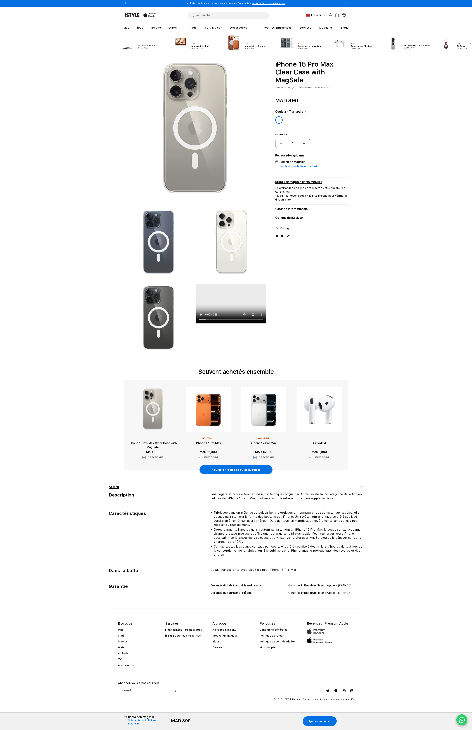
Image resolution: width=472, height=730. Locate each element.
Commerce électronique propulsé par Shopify (328, 699)
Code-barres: (305, 87)
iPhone (122, 641)
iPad (121, 635)
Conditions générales (273, 629)
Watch (122, 647)
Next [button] (346, 3)
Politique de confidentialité (277, 641)
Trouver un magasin (225, 635)
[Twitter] (282, 235)
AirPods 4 (319, 443)
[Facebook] (277, 235)
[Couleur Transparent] (279, 120)
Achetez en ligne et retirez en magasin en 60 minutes (236, 3)
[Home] (132, 15)
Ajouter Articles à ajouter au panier (236, 469)
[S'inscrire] (175, 690)
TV (120, 659)
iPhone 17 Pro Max (208, 443)
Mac (120, 629)
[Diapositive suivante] (469, 43)
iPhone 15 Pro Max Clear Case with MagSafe (153, 445)
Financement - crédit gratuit (183, 629)
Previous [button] (125, 3)
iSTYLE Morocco (293, 699)
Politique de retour (272, 635)
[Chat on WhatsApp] (461, 719)
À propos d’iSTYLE (224, 629)
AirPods (123, 653)
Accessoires (126, 665)
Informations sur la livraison (268, 3)
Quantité (281, 134)
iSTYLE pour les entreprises (183, 635)
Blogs (216, 641)
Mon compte (267, 647)
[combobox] (228, 15)
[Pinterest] (288, 235)
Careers (217, 647)
